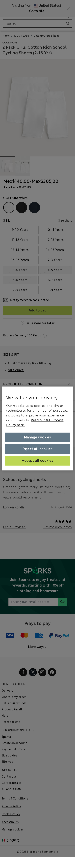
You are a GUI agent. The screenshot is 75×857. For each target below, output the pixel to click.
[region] (37, 428)
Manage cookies (37, 437)
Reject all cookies (37, 449)
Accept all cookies (37, 460)
